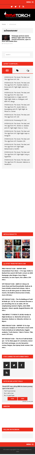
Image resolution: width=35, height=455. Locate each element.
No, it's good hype (9, 395)
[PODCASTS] (23, 6)
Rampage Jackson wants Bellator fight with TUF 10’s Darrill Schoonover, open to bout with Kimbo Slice (16, 38)
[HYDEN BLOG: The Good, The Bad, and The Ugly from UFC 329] (17, 249)
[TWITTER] (11, 6)
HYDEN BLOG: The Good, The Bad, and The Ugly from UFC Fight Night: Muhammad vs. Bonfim (16, 146)
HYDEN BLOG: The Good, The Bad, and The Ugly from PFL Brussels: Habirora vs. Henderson (17, 162)
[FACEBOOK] (19, 6)
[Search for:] (18, 54)
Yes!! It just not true (9, 391)
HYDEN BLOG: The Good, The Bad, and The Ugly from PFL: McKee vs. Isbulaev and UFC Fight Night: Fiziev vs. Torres (16, 126)
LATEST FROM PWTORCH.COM (15, 264)
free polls (31, 401)
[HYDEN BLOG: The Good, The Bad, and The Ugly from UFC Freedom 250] (26, 255)
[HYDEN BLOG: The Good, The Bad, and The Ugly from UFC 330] (9, 242)
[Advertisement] (16, 200)
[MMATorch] (17, 15)
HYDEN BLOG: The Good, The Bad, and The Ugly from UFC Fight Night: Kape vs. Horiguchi (17, 133)
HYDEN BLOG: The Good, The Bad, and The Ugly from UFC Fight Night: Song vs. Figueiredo (17, 154)
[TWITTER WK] (15, 6)
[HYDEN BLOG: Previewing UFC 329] (26, 249)
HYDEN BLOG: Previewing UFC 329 (15, 120)
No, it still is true (8, 393)
